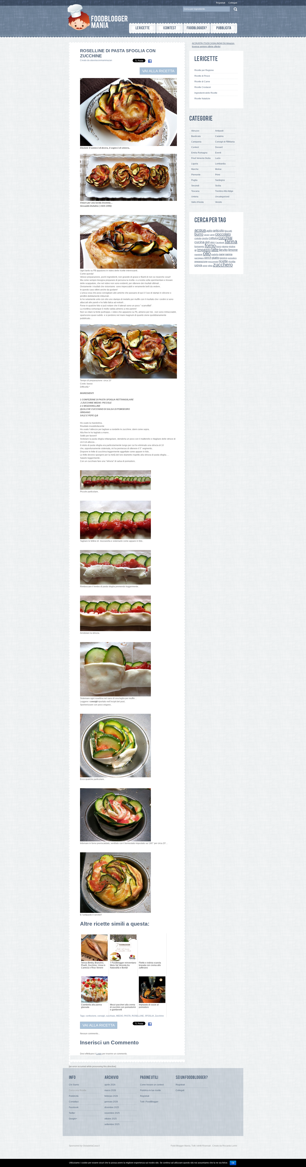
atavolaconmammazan (101, 60)
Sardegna (220, 180)
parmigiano (199, 258)
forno (210, 245)
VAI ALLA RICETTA (158, 71)
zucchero (223, 264)
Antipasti (219, 131)
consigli (101, 1016)
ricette (223, 261)
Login (99, 1053)
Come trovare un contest (152, 1084)
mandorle (198, 254)
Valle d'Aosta (197, 202)
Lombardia (220, 163)
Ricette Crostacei (202, 87)
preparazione (201, 261)
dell (207, 242)
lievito (223, 250)
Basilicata (196, 136)
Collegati (232, 3)
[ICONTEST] (169, 28)
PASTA (127, 1016)
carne (212, 235)
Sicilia (218, 185)
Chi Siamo (74, 1084)
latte (215, 249)
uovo (205, 265)
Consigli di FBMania (225, 142)
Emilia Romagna (199, 152)
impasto (204, 250)
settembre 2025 (112, 1124)
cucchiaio (110, 1016)
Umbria (194, 196)
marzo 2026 (110, 1090)
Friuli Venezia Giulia (201, 158)
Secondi (195, 185)
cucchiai (225, 238)
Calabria (219, 136)
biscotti (228, 231)
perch (207, 257)
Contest (195, 147)
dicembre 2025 (111, 1107)
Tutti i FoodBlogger (149, 1101)
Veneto (218, 202)
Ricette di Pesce (202, 76)
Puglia (194, 180)
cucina (199, 242)
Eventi (218, 152)
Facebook (220, 242)
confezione (91, 1016)
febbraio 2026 (111, 1096)
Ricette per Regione (204, 70)
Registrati (220, 3)
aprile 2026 (109, 1084)
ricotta (231, 261)
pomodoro (232, 258)
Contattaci (74, 1101)
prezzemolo (213, 262)
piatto (215, 257)
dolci (212, 242)
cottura (213, 238)
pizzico (223, 258)
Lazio (217, 158)
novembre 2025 (112, 1113)
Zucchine (159, 1016)
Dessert (219, 147)
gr (195, 249)
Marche (195, 169)
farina (231, 241)
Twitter (72, 1113)
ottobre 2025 (110, 1118)
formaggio (199, 246)
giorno (225, 246)
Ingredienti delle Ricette (205, 93)
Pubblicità (73, 1096)
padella (215, 254)
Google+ (73, 1118)
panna (228, 254)
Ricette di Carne (202, 81)
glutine (232, 246)
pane (222, 254)
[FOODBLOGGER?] (196, 28)
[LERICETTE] (142, 28)
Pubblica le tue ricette (150, 1090)
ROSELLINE (138, 1016)
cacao (206, 235)
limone (233, 250)
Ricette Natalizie (202, 98)
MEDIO (119, 1016)
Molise (218, 169)
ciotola (197, 238)
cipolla (205, 238)
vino (210, 265)
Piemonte (195, 174)
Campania (196, 142)
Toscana (195, 191)
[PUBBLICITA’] (223, 28)
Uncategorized (222, 196)
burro (198, 234)
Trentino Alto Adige (224, 191)
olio (207, 253)
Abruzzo (195, 131)
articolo (218, 230)
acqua (200, 230)
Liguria (194, 163)
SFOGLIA (149, 1016)
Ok (233, 1163)
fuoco (219, 246)
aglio (209, 230)
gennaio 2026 (111, 1101)
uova (198, 265)
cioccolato (223, 234)
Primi (217, 174)
